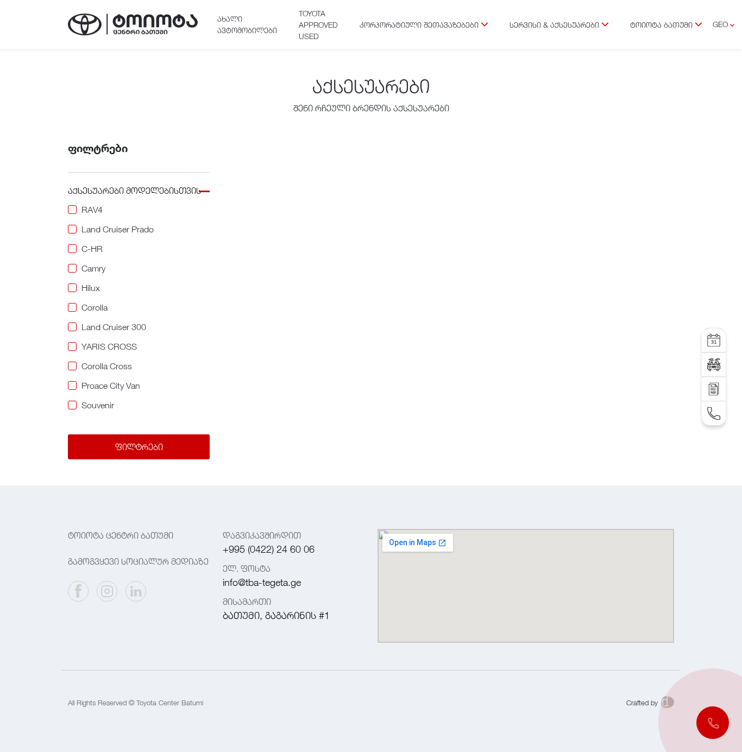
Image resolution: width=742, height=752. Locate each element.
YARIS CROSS (109, 346)
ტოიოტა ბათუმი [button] (661, 24)
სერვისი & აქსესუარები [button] (554, 24)
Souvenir (97, 405)
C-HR (92, 249)
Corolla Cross (106, 366)
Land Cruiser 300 (113, 327)
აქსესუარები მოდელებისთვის (134, 190)
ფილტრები (139, 447)
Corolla (94, 307)
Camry (93, 268)
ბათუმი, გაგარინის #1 (276, 615)
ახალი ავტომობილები (247, 24)
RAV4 (92, 209)
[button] (712, 722)
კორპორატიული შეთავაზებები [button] (419, 24)
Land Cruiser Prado (117, 229)
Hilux (90, 288)
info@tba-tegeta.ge (262, 582)
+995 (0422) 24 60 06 (269, 549)
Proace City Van (110, 385)
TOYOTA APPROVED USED (318, 25)
